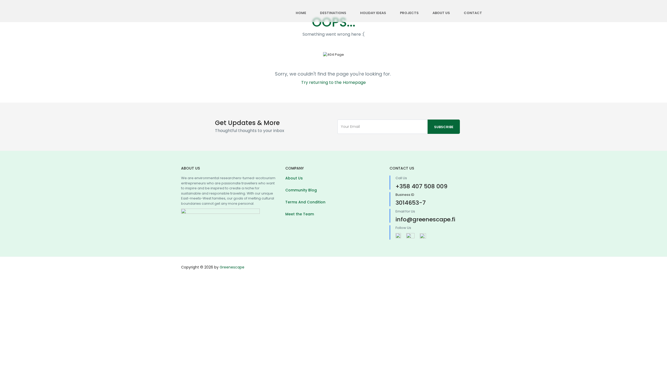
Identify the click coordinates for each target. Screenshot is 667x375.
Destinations (333, 12)
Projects (409, 12)
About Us (441, 12)
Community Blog (301, 190)
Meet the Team (299, 214)
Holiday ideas (373, 12)
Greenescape (232, 267)
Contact (473, 12)
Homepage (354, 82)
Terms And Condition (305, 202)
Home (301, 12)
